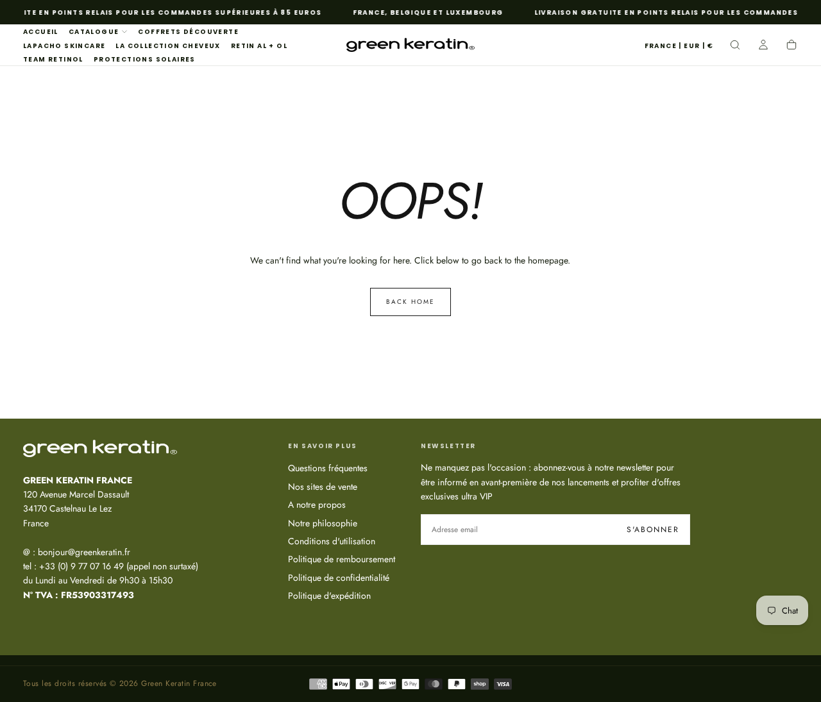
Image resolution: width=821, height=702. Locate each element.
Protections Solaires (145, 59)
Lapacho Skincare (64, 46)
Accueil (40, 32)
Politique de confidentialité (338, 577)
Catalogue (94, 32)
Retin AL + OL (259, 46)
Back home (410, 301)
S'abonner (653, 529)
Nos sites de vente (322, 486)
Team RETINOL (53, 59)
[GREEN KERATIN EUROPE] (100, 448)
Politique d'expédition (329, 595)
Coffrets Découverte (188, 32)
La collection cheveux (167, 46)
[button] (679, 46)
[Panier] (791, 46)
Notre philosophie (322, 523)
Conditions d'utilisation (331, 541)
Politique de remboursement (341, 559)
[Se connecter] (763, 46)
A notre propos (317, 504)
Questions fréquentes (328, 468)
